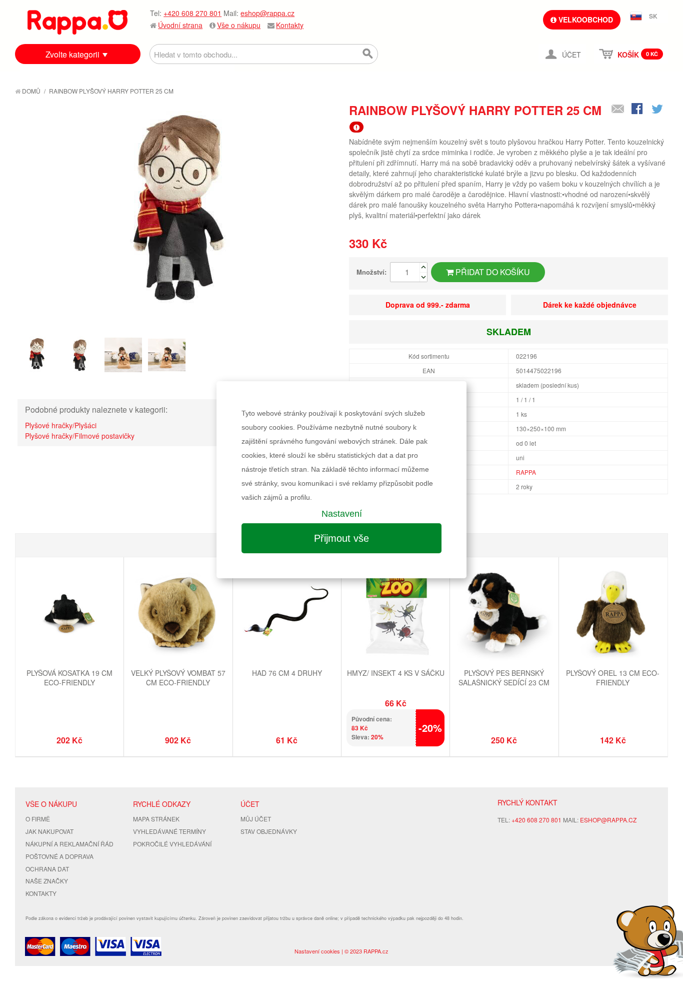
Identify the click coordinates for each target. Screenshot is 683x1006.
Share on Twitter (658, 109)
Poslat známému (618, 109)
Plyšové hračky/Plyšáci (60, 425)
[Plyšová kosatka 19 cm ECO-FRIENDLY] (70, 612)
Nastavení (342, 514)
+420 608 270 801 (193, 13)
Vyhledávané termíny (169, 831)
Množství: (371, 272)
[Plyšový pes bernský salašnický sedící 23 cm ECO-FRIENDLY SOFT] (504, 612)
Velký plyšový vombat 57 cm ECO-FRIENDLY (178, 678)
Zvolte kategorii (73, 54)
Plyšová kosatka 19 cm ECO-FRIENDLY (69, 678)
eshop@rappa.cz (267, 13)
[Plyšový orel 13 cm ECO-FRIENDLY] (613, 612)
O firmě (38, 818)
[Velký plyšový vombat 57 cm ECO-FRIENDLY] (178, 612)
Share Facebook (638, 109)
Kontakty (290, 25)
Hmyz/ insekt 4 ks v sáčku (395, 673)
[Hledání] (368, 54)
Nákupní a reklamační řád (70, 843)
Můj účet (255, 818)
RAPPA (526, 472)
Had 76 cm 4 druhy (287, 673)
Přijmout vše (341, 538)
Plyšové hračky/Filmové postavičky (79, 436)
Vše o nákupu (238, 25)
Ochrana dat (47, 868)
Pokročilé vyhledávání (172, 843)
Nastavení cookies (317, 951)
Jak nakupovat (50, 831)
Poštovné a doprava (60, 856)
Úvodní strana (180, 25)
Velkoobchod (584, 20)
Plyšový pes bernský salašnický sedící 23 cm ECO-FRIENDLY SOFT (504, 682)
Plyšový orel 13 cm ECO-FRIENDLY (613, 678)
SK (653, 16)
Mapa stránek (156, 818)
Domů (30, 91)
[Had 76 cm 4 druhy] (287, 612)
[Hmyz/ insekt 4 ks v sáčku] (396, 612)
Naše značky (47, 880)
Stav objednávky (268, 831)
